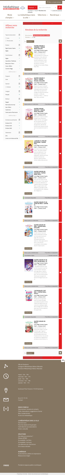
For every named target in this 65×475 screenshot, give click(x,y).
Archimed (25, 474)
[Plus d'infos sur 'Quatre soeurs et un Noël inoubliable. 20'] (28, 265)
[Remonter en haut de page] (63, 360)
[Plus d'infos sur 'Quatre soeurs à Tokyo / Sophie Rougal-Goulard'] (28, 83)
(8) (12, 115)
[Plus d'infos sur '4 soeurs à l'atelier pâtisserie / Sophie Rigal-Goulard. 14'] (28, 146)
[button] (9, 16)
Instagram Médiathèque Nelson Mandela (30, 366)
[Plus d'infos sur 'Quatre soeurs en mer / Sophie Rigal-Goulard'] (28, 230)
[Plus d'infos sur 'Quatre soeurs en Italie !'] (28, 327)
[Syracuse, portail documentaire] (14, 8)
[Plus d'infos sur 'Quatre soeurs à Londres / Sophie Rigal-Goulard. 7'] (28, 51)
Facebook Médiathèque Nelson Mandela (30, 369)
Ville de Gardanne (23, 364)
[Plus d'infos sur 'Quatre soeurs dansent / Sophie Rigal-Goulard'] (28, 114)
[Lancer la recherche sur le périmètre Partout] (59, 7)
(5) (12, 72)
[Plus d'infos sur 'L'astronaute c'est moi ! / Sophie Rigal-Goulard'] (28, 296)
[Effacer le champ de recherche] (55, 7)
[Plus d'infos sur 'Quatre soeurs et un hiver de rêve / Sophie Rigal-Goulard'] (28, 207)
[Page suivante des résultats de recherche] (52, 23)
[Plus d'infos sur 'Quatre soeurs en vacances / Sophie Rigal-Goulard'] (28, 177)
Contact (20, 400)
